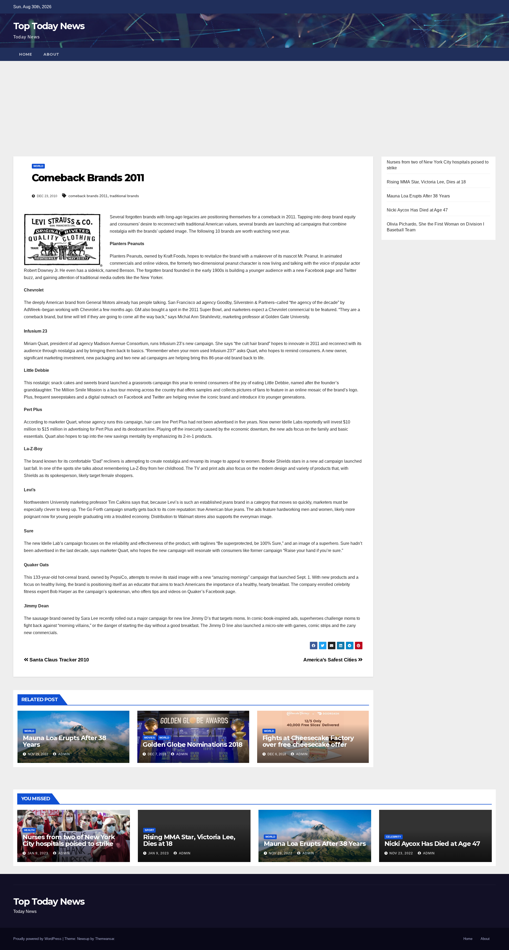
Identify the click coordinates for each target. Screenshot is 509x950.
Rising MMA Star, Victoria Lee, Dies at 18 (426, 182)
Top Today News (48, 26)
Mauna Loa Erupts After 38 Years (64, 741)
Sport (149, 830)
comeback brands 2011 (88, 196)
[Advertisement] (254, 101)
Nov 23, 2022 (401, 853)
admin (64, 754)
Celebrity (393, 836)
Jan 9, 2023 (38, 853)
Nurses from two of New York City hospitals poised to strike (69, 840)
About (51, 54)
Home (25, 54)
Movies (149, 737)
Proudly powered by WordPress (38, 939)
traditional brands (124, 196)
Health (29, 830)
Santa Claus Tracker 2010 (58, 659)
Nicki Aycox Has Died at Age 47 (417, 210)
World (38, 166)
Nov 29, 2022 (280, 853)
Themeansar (104, 939)
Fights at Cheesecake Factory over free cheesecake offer (308, 741)
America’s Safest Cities (330, 659)
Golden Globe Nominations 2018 (192, 744)
